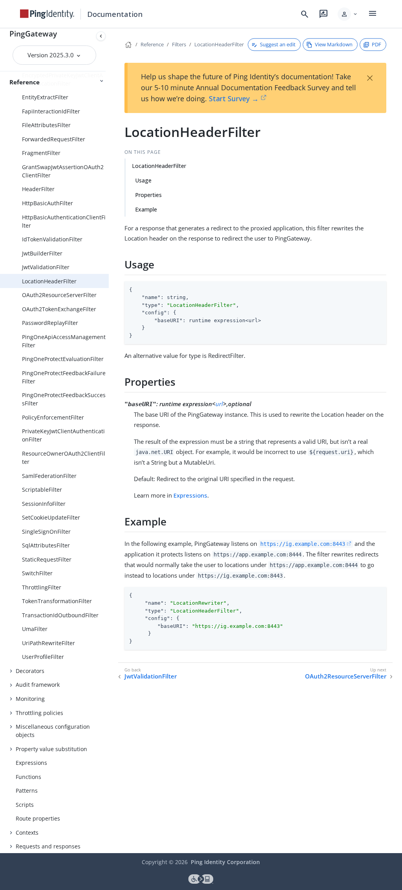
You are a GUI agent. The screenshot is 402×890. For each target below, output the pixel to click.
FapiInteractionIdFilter (51, 111)
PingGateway (33, 33)
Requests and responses (48, 846)
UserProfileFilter (43, 656)
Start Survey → (234, 98)
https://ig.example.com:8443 (302, 544)
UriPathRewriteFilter (48, 643)
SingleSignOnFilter (46, 531)
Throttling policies (39, 713)
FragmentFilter (41, 153)
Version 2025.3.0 (51, 55)
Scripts (25, 804)
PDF (376, 44)
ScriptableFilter (42, 489)
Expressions (31, 762)
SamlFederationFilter (49, 476)
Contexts (27, 832)
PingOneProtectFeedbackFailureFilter (64, 377)
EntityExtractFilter (45, 97)
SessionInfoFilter (44, 503)
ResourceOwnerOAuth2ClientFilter (63, 457)
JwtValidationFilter (45, 267)
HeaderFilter (38, 189)
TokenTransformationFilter (57, 601)
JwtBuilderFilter (42, 253)
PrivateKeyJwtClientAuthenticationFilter (63, 435)
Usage (143, 180)
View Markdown (334, 44)
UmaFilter (35, 629)
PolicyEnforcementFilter (53, 417)
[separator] (109, 440)
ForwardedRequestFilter (53, 139)
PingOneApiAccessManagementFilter (64, 341)
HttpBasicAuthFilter (47, 203)
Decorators (30, 671)
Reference (152, 44)
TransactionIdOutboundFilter (60, 615)
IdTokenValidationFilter (52, 239)
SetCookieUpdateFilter (51, 517)
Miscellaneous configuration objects (53, 731)
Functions (28, 777)
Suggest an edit (278, 44)
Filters (179, 44)
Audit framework (38, 684)
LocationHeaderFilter (49, 281)
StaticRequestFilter (46, 559)
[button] (348, 14)
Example (146, 209)
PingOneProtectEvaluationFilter (63, 359)
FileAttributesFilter (46, 125)
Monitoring (30, 698)
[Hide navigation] (101, 36)
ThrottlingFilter (41, 587)
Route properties (38, 818)
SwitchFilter (37, 573)
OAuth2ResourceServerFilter (59, 295)
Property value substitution (51, 749)
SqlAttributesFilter (46, 545)
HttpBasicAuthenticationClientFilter (64, 221)
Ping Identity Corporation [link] (225, 862)
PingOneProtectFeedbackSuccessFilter (64, 399)
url (219, 404)
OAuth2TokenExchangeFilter (59, 309)
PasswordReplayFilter (50, 322)
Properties (148, 195)
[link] (47, 14)
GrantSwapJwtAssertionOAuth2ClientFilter (63, 171)
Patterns (27, 790)
